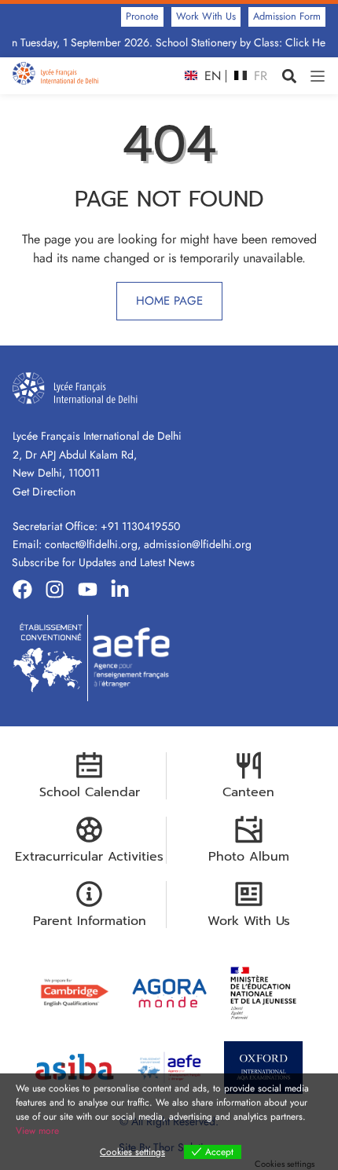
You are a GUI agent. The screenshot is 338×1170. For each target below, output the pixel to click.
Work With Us (249, 921)
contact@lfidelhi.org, (94, 544)
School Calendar (89, 792)
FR (258, 76)
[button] (289, 76)
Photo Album (248, 856)
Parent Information (89, 921)
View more (37, 1131)
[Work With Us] (249, 894)
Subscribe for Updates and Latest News (103, 562)
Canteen (248, 792)
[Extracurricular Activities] (89, 829)
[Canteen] (249, 765)
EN (210, 76)
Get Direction (44, 491)
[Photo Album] (249, 829)
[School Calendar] (89, 765)
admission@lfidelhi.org (198, 544)
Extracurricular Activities (89, 856)
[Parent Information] (89, 894)
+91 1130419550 (140, 526)
